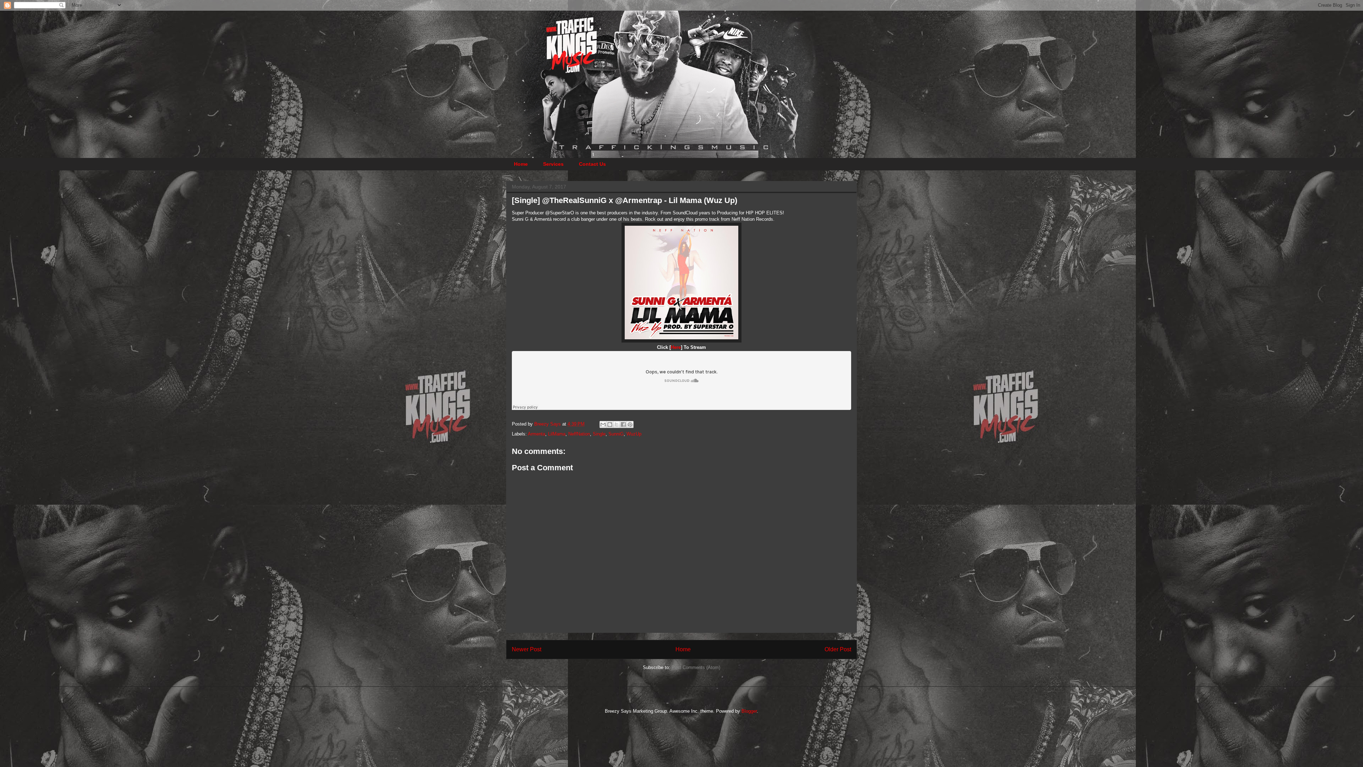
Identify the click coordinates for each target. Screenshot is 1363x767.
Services (553, 164)
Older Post (838, 649)
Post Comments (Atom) (696, 667)
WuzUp (633, 434)
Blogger (749, 711)
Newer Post (526, 649)
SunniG (616, 434)
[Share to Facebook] (623, 424)
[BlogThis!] (609, 424)
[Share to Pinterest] (630, 424)
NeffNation (579, 434)
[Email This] (603, 424)
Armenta (536, 434)
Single (599, 434)
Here (676, 347)
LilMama (556, 434)
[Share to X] (616, 424)
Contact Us (592, 164)
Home (521, 164)
